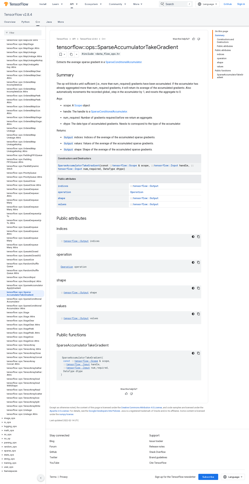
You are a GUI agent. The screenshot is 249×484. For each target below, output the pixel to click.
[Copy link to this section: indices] (70, 229)
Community (115, 4)
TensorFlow (62, 39)
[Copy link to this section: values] (69, 306)
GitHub (228, 4)
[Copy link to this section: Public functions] (89, 335)
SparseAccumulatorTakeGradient (79, 165)
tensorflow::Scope (124, 165)
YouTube (54, 462)
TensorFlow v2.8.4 (18, 15)
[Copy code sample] (198, 236)
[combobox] (176, 4)
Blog (52, 441)
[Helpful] (193, 39)
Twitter (53, 457)
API (72, 4)
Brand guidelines (158, 457)
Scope (78, 105)
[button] (22, 418)
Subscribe (208, 476)
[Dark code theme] (193, 236)
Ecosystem (91, 4)
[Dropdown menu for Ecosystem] (102, 4)
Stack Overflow (157, 452)
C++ (38, 21)
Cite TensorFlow (158, 462)
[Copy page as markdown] (71, 54)
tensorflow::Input (166, 165)
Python (25, 21)
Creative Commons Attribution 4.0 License (141, 407)
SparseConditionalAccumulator (124, 62)
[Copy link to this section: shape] (69, 281)
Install (42, 4)
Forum (53, 446)
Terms (53, 477)
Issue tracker (156, 441)
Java (49, 21)
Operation (136, 192)
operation (64, 192)
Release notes (157, 446)
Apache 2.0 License (59, 411)
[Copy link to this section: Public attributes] (89, 219)
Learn (55, 4)
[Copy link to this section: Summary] (77, 75)
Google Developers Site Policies (104, 411)
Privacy (64, 477)
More (136, 4)
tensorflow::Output (145, 186)
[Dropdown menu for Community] (126, 4)
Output (68, 137)
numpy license (66, 414)
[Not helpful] (198, 39)
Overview (9, 21)
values (62, 204)
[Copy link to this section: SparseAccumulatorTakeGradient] (112, 346)
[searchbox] (23, 32)
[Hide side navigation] (40, 478)
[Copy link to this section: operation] (75, 255)
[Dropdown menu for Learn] (63, 4)
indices (63, 186)
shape (61, 198)
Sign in (241, 4)
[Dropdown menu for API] (78, 4)
